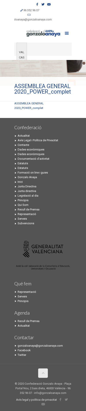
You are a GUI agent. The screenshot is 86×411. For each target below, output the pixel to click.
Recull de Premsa (28, 209)
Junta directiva (27, 191)
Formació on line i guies (33, 172)
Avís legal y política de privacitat (36, 399)
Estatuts (23, 163)
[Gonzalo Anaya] (43, 32)
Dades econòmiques (31, 149)
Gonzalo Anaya (27, 177)
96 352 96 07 (31, 10)
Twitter (22, 355)
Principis (23, 200)
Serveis (22, 218)
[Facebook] (37, 4)
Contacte (23, 145)
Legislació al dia (28, 195)
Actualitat (24, 135)
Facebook (24, 350)
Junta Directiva (27, 186)
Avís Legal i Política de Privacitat (38, 140)
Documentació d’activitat (33, 158)
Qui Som (23, 204)
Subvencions (26, 223)
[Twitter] (43, 4)
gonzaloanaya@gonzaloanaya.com (29, 19)
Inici (20, 181)
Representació (27, 214)
